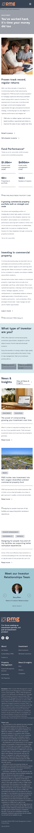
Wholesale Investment (24, 654)
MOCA (7, 826)
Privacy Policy (5, 823)
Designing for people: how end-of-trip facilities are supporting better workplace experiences (16, 543)
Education (18, 413)
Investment (7, 413)
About (4, 646)
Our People (4, 650)
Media (5, 473)
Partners (20, 536)
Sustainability (8, 536)
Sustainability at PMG (7, 654)
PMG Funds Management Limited (21, 821)
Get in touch (17, 606)
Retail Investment (23, 650)
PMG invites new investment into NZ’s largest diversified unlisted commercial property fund (15, 479)
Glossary (20, 670)
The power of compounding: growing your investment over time (16, 419)
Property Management (10, 532)
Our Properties (5, 678)
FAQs (19, 666)
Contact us (4, 657)
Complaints (21, 673)
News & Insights (25, 662)
